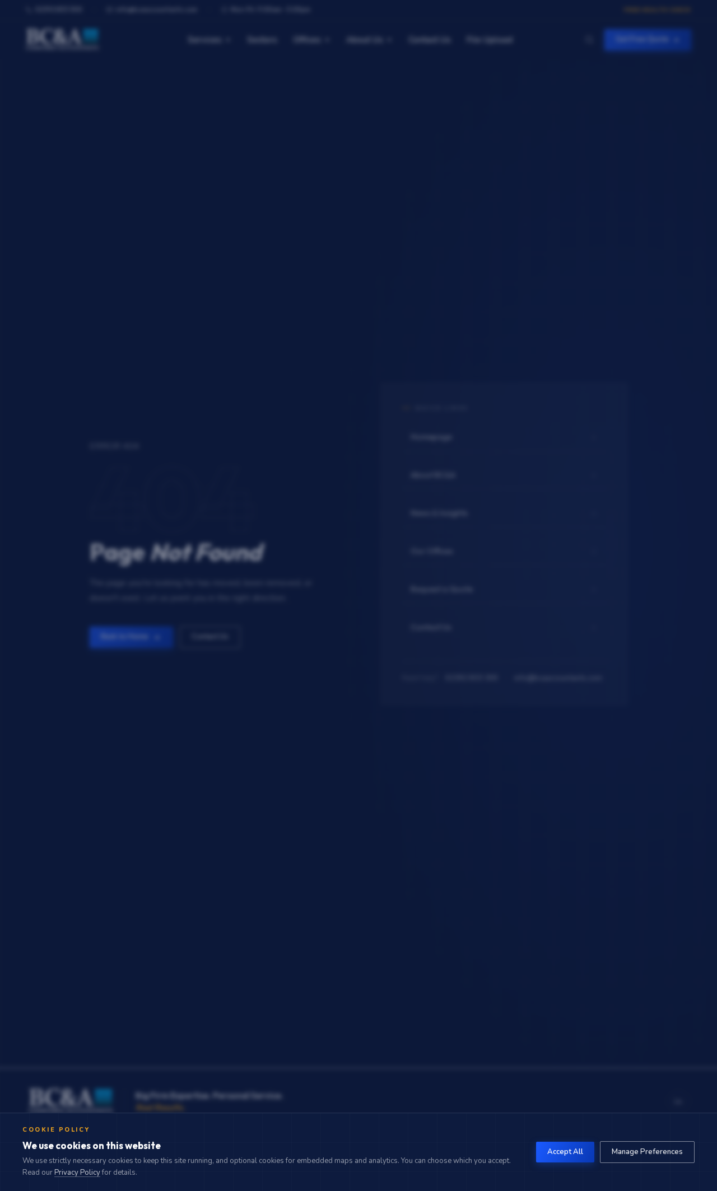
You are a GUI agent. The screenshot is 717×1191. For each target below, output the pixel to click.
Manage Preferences (647, 1152)
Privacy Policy (77, 1172)
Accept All (565, 1152)
